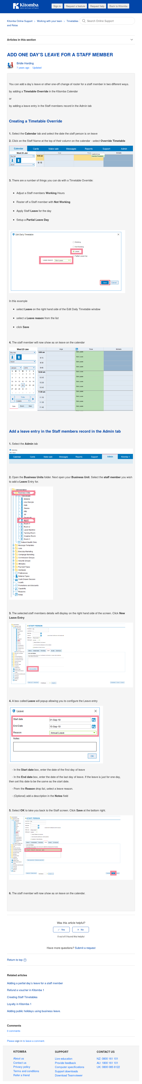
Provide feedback (65, 1063)
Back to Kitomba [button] (118, 6)
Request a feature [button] (75, 6)
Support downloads (66, 1071)
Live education (63, 1058)
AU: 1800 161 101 (107, 1063)
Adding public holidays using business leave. (34, 1011)
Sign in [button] (57, 6)
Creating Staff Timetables (22, 997)
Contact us (19, 1062)
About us (18, 1058)
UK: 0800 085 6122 (108, 1067)
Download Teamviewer (68, 1075)
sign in (18, 1041)
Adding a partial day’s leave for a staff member (35, 983)
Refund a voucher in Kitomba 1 (25, 990)
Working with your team (49, 21)
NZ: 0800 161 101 (107, 1058)
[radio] (61, 929)
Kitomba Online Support (20, 21)
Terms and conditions (26, 1071)
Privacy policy (21, 1067)
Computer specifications (69, 1067)
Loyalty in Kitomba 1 (19, 1004)
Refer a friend (21, 1075)
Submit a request (85, 948)
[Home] (26, 8)
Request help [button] (97, 6)
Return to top (15, 960)
